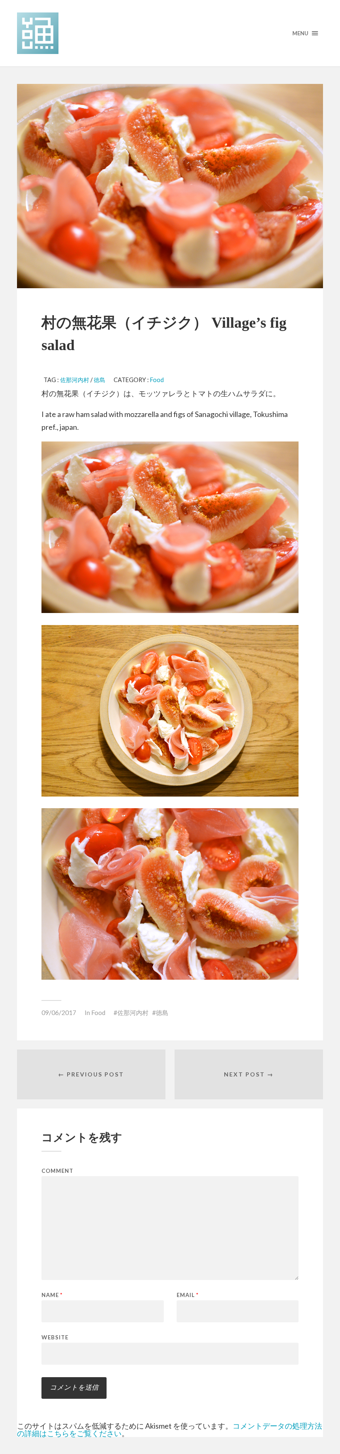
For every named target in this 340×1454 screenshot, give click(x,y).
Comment (57, 1171)
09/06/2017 (58, 1012)
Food (157, 379)
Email (188, 1295)
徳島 (99, 379)
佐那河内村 (74, 379)
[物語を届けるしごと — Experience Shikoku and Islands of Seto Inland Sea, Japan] (170, 33)
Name (52, 1295)
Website (54, 1337)
